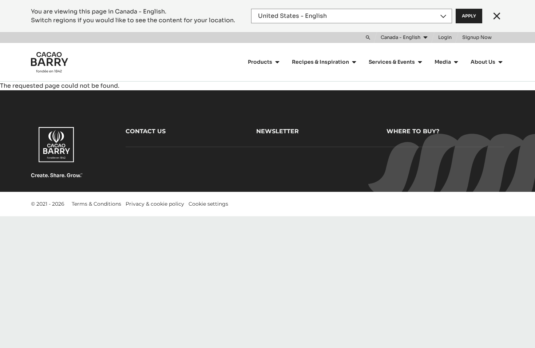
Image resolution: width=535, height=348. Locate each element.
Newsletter (277, 131)
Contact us (146, 131)
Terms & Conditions (96, 204)
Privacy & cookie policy (155, 204)
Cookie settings (208, 204)
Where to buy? (413, 131)
